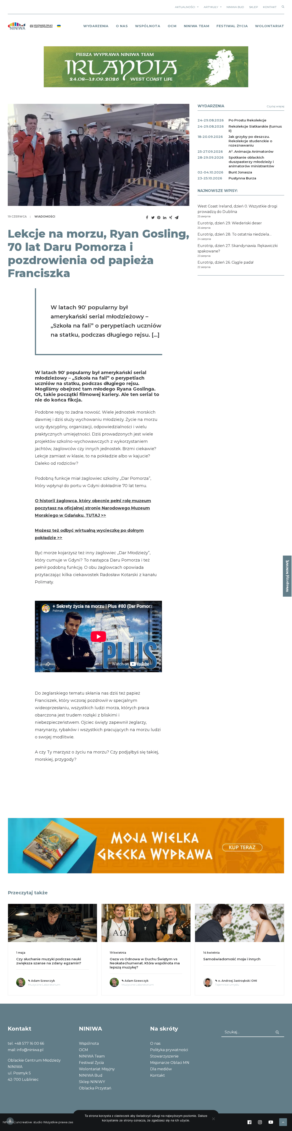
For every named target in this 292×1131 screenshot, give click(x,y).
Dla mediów (161, 1069)
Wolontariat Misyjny (97, 1069)
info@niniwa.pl (30, 1050)
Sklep (253, 7)
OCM (172, 26)
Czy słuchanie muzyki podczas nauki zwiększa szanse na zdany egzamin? (48, 961)
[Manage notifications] (10, 1121)
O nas (155, 1043)
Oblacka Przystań (95, 1088)
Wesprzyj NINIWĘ (287, 576)
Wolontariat (269, 26)
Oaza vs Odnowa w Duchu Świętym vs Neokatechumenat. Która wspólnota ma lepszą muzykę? (145, 963)
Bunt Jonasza (240, 172)
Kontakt (269, 7)
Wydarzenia (96, 26)
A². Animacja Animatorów (251, 151)
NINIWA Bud (235, 7)
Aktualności (185, 7)
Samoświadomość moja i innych (232, 959)
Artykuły (211, 7)
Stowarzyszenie (164, 1056)
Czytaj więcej (275, 106)
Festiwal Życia (232, 26)
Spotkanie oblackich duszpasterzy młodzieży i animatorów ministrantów (251, 161)
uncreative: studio (29, 1122)
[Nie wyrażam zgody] (213, 1118)
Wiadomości (44, 216)
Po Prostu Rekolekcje (247, 120)
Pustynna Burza (242, 178)
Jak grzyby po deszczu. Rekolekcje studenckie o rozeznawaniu (250, 140)
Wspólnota (147, 26)
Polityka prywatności (169, 1050)
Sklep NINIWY (92, 1082)
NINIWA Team (196, 26)
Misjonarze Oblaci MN (169, 1062)
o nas (122, 26)
